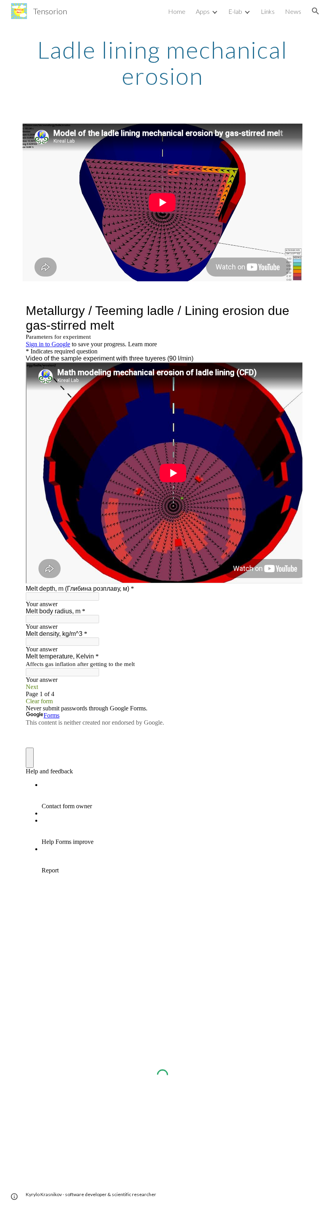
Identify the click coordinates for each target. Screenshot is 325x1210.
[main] (162, 62)
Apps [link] (203, 11)
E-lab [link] (235, 11)
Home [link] (176, 11)
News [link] (293, 11)
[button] (315, 11)
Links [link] (268, 11)
